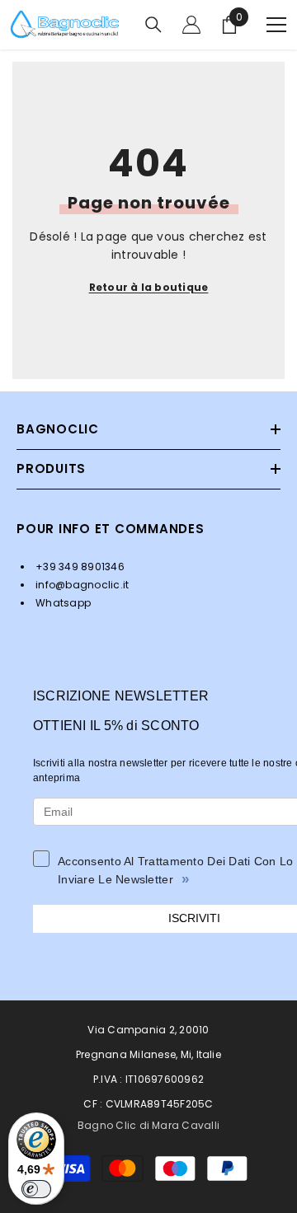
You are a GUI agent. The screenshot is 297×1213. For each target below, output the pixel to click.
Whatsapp (62, 603)
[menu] (276, 25)
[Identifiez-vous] (191, 25)
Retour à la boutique (149, 287)
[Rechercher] (153, 25)
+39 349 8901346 (79, 567)
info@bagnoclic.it (81, 585)
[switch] (36, 1189)
